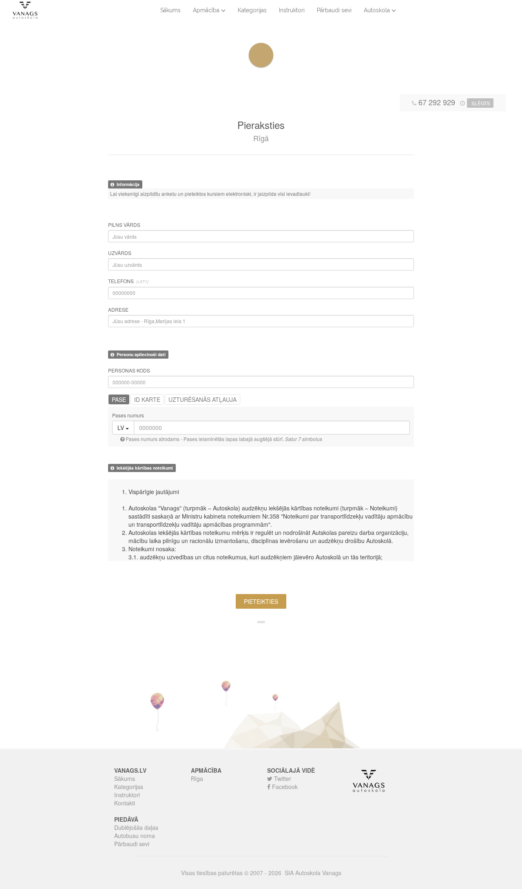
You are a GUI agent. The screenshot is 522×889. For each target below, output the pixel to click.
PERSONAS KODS (129, 370)
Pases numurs (128, 415)
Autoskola (378, 10)
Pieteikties (261, 601)
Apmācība (207, 10)
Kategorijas (252, 10)
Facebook (284, 787)
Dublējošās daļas (136, 827)
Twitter (281, 778)
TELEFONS (128, 280)
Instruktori (292, 10)
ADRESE (118, 309)
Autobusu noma (134, 835)
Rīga (197, 778)
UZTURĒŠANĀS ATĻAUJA (202, 399)
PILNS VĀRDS (124, 224)
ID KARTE (147, 399)
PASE (119, 399)
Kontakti (124, 803)
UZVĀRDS (119, 252)
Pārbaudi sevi (334, 10)
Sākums (170, 10)
